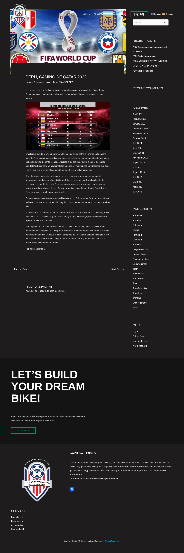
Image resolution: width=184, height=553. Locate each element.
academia (137, 215)
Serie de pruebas (141, 259)
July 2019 (137, 177)
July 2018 (137, 191)
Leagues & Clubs (140, 249)
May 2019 (137, 182)
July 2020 (137, 167)
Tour (135, 283)
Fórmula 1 (137, 235)
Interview (137, 244)
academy (137, 220)
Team (135, 269)
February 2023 (139, 119)
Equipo (136, 230)
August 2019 (139, 172)
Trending (137, 298)
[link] (156, 14)
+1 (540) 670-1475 (78, 478)
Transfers (137, 293)
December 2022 (140, 128)
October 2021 (139, 138)
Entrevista (137, 225)
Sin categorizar (140, 264)
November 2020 (140, 157)
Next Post (117, 269)
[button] (77, 14)
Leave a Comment (34, 82)
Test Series (138, 278)
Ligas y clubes (51, 82)
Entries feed (138, 336)
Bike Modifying (18, 517)
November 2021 (140, 133)
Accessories (17, 525)
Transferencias (140, 288)
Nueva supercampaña (143, 71)
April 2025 (137, 114)
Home (60, 14)
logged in (42, 291)
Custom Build (17, 529)
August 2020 (139, 162)
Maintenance (17, 521)
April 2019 (137, 187)
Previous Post (19, 269)
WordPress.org (140, 346)
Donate (86, 14)
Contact (122, 14)
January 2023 (139, 124)
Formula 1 (137, 239)
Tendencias (138, 273)
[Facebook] (72, 489)
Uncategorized (140, 303)
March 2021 (138, 153)
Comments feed (140, 341)
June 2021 (138, 148)
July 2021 (137, 143)
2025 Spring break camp (144, 56)
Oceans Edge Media (112, 541)
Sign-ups (71, 14)
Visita (135, 307)
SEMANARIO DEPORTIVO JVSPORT (150, 61)
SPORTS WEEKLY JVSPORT (146, 66)
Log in (135, 331)
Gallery (110, 14)
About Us (98, 14)
